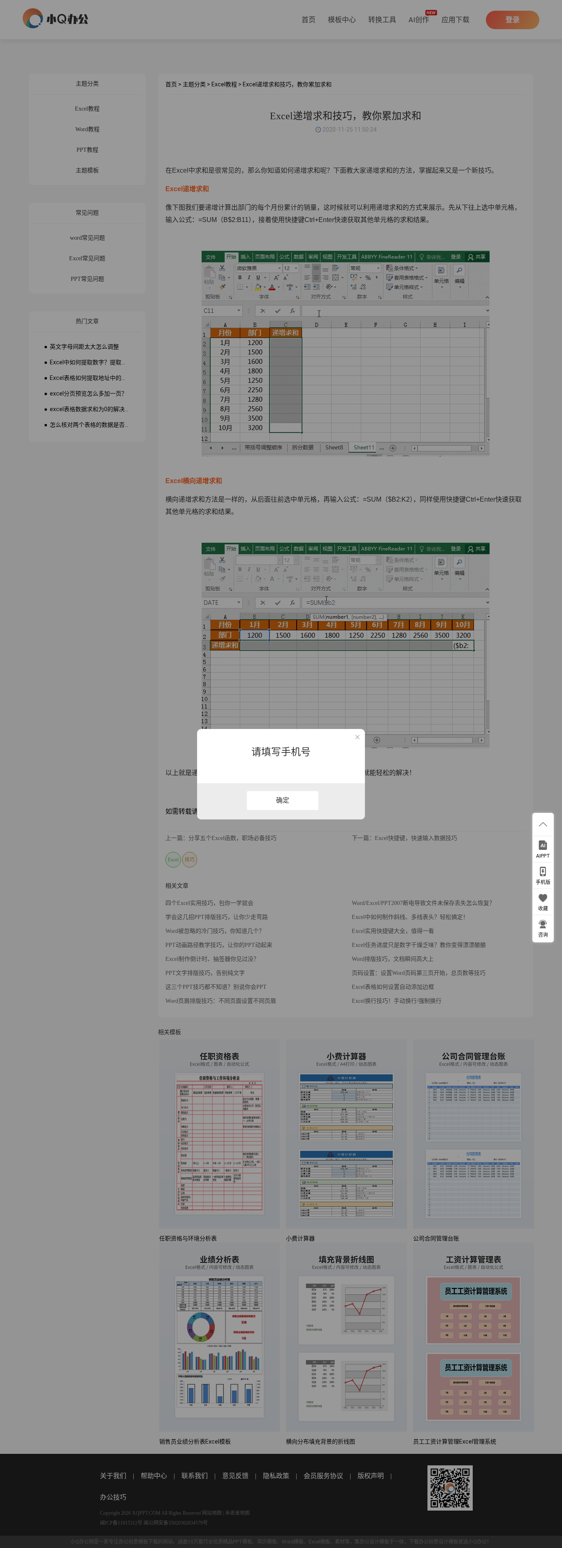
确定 (282, 800)
